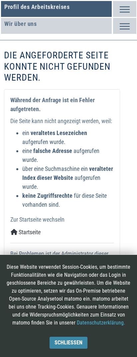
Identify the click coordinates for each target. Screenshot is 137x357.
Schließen (68, 342)
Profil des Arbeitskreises (37, 6)
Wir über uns (20, 23)
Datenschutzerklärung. (101, 323)
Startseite (29, 232)
